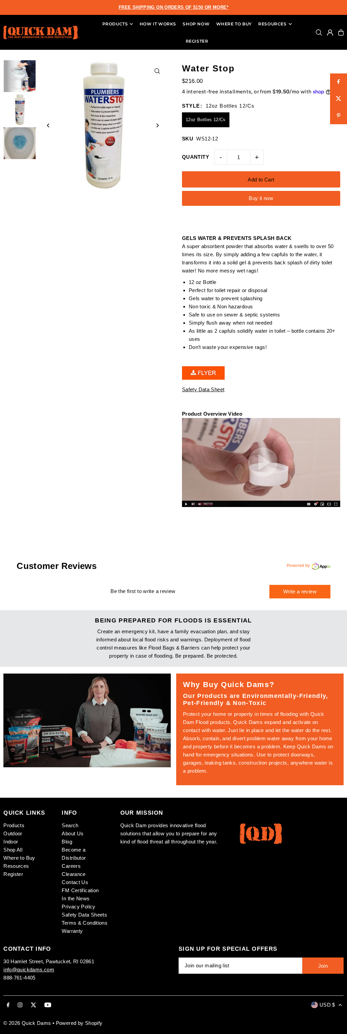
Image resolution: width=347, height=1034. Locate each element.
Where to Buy (19, 858)
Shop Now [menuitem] (196, 23)
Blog (67, 841)
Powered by (298, 565)
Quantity (195, 157)
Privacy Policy (78, 906)
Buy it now (261, 198)
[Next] (157, 125)
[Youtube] (47, 1005)
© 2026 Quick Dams (27, 1023)
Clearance (73, 874)
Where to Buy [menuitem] (234, 23)
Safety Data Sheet (203, 389)
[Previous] (48, 125)
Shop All (12, 850)
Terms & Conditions (84, 923)
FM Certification (80, 890)
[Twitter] (33, 1005)
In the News (75, 898)
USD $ (327, 1005)
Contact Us (75, 882)
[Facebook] (8, 1005)
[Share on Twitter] (338, 98)
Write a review (300, 591)
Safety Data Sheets (84, 915)
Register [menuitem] (197, 41)
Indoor (10, 841)
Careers (71, 866)
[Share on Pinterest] (338, 115)
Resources (16, 866)
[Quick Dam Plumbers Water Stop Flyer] (203, 378)
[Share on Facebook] (338, 81)
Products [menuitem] (115, 23)
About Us (72, 833)
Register (13, 874)
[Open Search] (319, 32)
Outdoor (12, 833)
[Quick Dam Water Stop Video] (261, 505)
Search (70, 825)
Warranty (72, 931)
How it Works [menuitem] (158, 23)
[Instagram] (20, 1005)
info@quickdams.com (28, 969)
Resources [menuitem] (272, 23)
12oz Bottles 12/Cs (206, 119)
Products (13, 825)
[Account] (330, 32)
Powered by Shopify (79, 1023)
